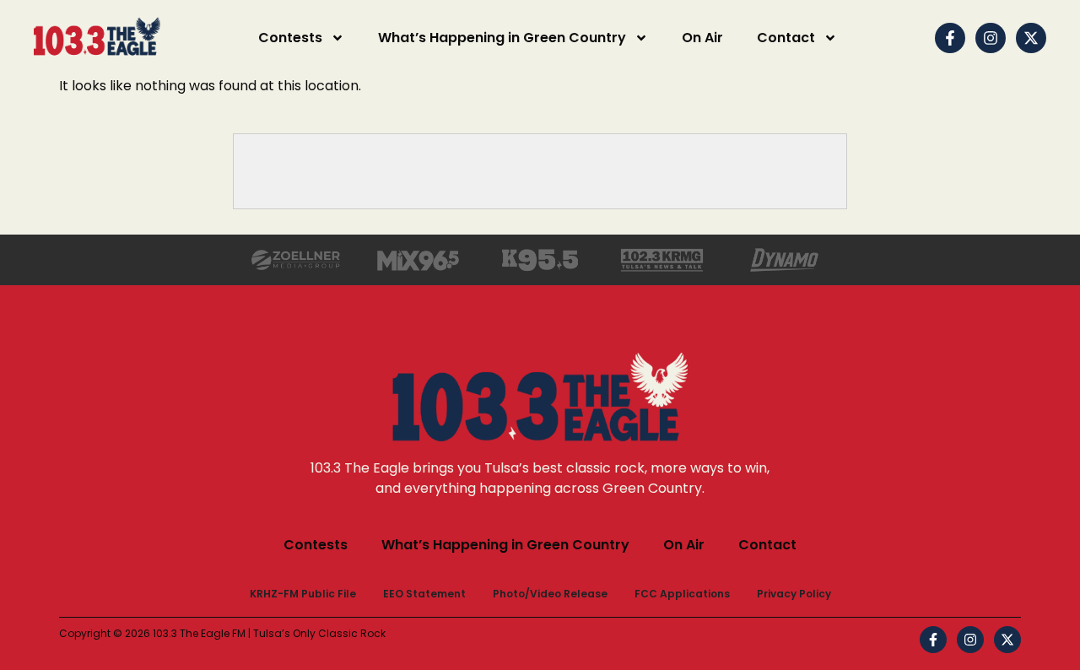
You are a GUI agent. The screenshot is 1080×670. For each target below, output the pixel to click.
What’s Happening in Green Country (502, 37)
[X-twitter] (1031, 38)
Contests (290, 37)
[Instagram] (990, 38)
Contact (786, 37)
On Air (702, 37)
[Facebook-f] (950, 38)
